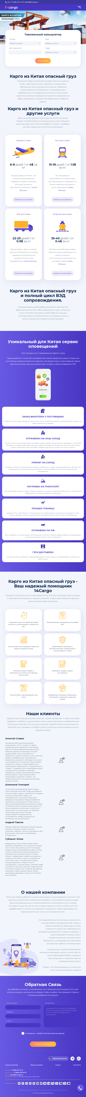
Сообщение (49, 1003)
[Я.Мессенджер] (44, 1083)
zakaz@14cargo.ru (31, 2)
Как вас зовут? (12, 1003)
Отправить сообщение (43, 1044)
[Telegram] (48, 1083)
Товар (47, 48)
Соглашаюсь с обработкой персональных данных (44, 1033)
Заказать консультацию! (24, 200)
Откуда (12, 39)
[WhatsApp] (56, 1083)
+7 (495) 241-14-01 (17, 2)
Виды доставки (37, 1065)
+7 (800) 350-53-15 (20, 1072)
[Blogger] (68, 1083)
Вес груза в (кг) (15, 48)
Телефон (9, 1012)
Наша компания (11, 1065)
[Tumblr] (64, 1083)
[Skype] (60, 1083)
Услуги (58, 1065)
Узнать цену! (43, 61)
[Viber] (52, 1083)
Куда (47, 39)
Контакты (77, 1065)
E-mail (8, 1021)
